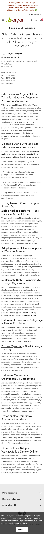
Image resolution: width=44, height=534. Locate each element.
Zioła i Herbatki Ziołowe (15, 211)
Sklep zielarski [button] (9, 505)
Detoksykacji (28, 379)
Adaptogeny (8, 248)
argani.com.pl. (7, 198)
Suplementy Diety (11, 280)
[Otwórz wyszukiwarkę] (31, 20)
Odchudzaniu (9, 379)
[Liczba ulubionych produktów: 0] (35, 20)
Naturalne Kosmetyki (13, 320)
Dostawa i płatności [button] (11, 499)
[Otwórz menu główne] (2, 20)
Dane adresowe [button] (9, 492)
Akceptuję (22, 529)
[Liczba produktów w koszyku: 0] (40, 20)
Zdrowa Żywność (11, 346)
